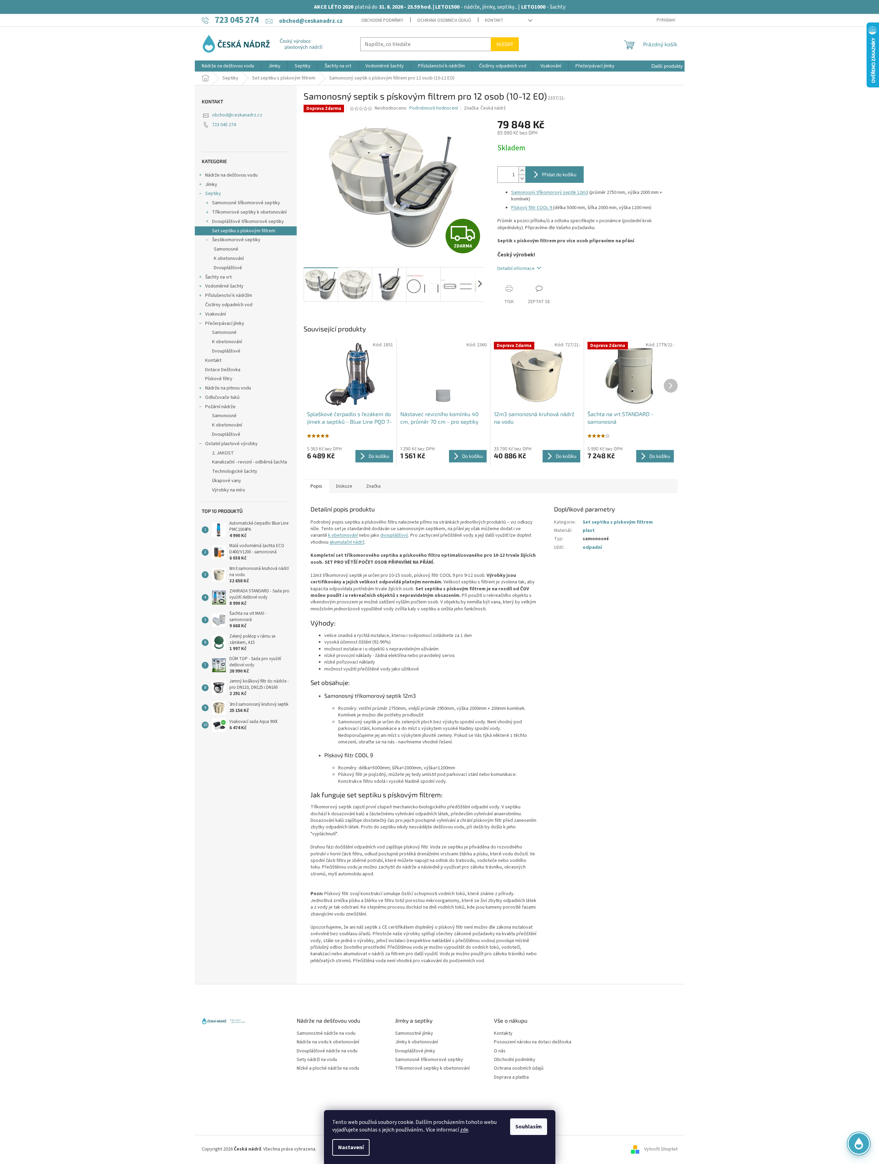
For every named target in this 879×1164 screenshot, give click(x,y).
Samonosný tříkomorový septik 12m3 (549, 192)
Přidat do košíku (559, 174)
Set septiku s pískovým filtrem (243, 230)
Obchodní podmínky (382, 20)
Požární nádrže (220, 406)
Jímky (211, 184)
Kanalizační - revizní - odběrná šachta (249, 462)
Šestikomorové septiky (236, 239)
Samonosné (226, 249)
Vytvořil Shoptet (661, 1149)
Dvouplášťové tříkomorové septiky (248, 221)
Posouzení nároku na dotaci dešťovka (532, 1042)
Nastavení (351, 1147)
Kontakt (494, 20)
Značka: (485, 108)
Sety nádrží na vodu (317, 1060)
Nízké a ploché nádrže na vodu (328, 1068)
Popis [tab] (316, 486)
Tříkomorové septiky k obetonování (249, 212)
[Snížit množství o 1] (521, 178)
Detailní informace (516, 268)
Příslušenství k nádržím (228, 295)
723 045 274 (224, 124)
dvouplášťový (394, 535)
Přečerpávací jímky (224, 323)
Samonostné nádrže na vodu (326, 1033)
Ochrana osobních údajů (444, 20)
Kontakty (503, 1033)
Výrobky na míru (228, 490)
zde (464, 1130)
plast (589, 530)
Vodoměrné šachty (224, 286)
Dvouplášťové (228, 267)
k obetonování (343, 535)
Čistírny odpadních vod (228, 304)
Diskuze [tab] (344, 486)
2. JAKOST (223, 453)
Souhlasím (528, 1126)
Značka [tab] (373, 486)
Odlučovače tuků (222, 397)
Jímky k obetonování (416, 1042)
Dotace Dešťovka (222, 369)
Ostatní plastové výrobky (231, 443)
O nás (500, 1051)
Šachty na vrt (218, 277)
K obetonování (229, 258)
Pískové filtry (218, 378)
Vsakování (215, 314)
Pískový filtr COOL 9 (531, 207)
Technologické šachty (234, 471)
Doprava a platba (511, 1077)
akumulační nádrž (346, 542)
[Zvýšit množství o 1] (521, 171)
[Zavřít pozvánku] (862, 1063)
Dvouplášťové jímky (415, 1051)
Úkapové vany (226, 480)
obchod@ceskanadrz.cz (237, 115)
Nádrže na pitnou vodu (228, 388)
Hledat (504, 44)
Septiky (213, 193)
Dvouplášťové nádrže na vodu (327, 1051)
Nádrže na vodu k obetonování (328, 1042)
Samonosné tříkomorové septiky (246, 202)
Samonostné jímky (414, 1033)
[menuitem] (228, 66)
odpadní (592, 547)
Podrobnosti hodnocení (433, 108)
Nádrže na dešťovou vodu (231, 175)
